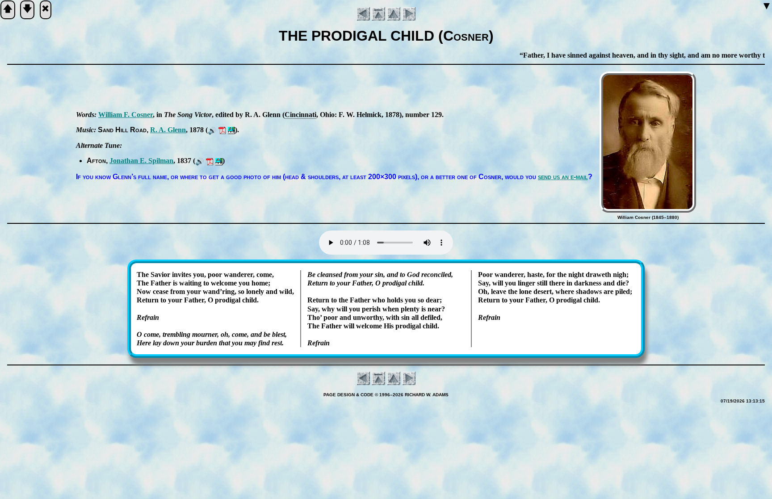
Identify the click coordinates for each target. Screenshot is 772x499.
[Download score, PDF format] (222, 130)
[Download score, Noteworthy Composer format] (231, 130)
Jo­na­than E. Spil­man (141, 160)
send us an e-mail (563, 176)
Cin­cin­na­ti (300, 114)
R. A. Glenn (168, 130)
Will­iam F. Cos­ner (125, 114)
